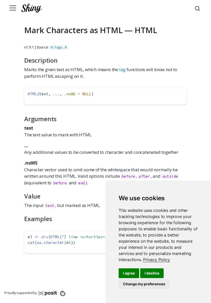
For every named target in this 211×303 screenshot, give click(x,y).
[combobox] (198, 8)
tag (122, 69)
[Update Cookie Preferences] (63, 293)
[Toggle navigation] (13, 8)
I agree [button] (129, 273)
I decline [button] (152, 273)
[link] (156, 259)
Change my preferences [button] (144, 284)
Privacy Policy (156, 259)
